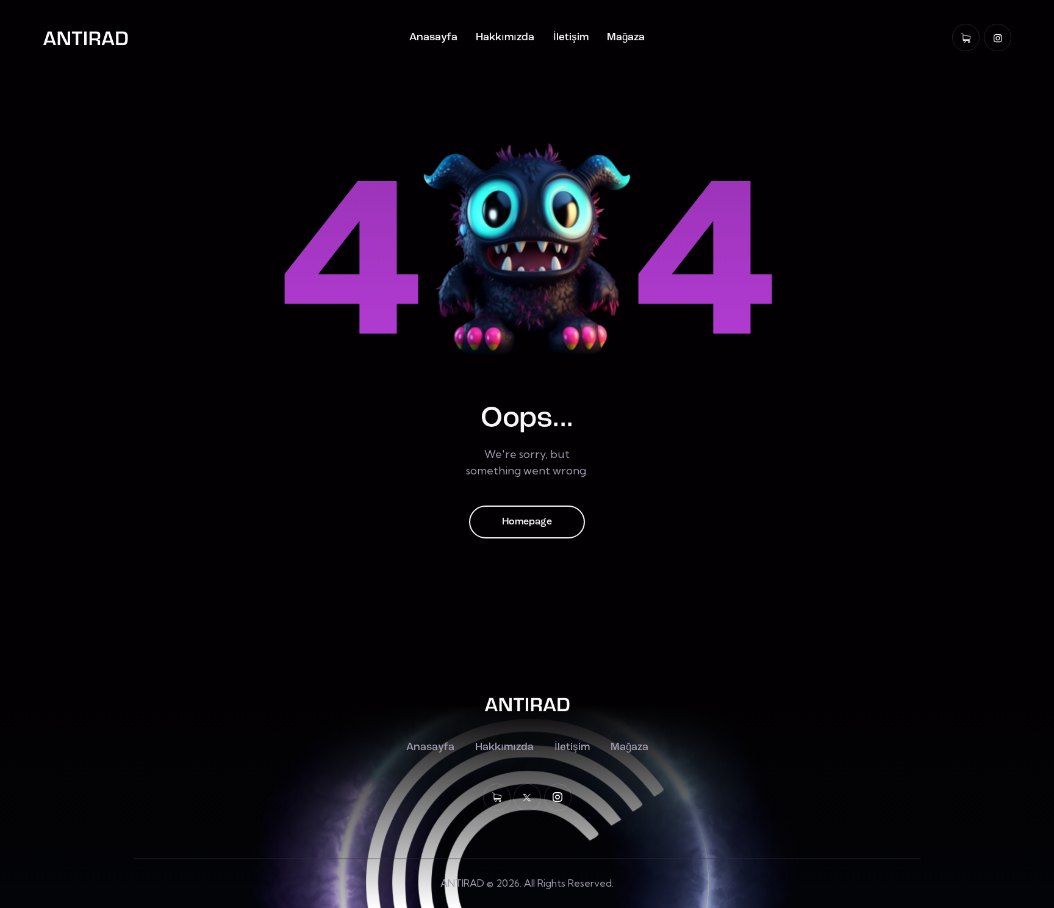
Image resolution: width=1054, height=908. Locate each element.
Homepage (527, 522)
